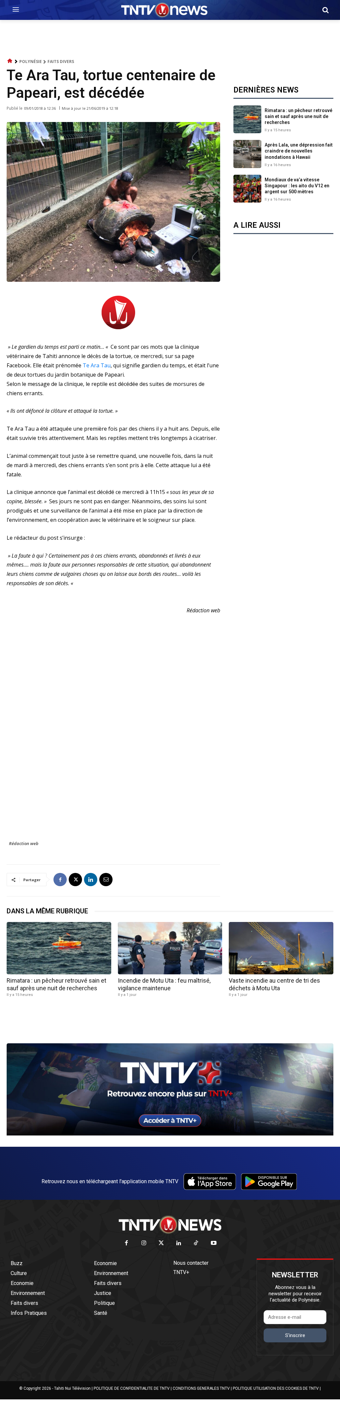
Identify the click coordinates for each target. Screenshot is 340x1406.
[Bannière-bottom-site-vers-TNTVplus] (170, 1134)
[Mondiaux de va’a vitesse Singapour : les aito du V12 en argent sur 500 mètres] (247, 189)
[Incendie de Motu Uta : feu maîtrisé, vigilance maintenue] (170, 948)
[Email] (106, 879)
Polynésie (30, 61)
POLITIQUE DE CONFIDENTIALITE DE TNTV (132, 1388)
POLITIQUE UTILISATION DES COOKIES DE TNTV (276, 1388)
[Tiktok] (196, 1243)
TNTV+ (181, 1272)
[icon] (10, 61)
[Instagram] (144, 1243)
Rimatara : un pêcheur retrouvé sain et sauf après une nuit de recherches (298, 116)
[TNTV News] (170, 1225)
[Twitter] (161, 1243)
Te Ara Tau (97, 365)
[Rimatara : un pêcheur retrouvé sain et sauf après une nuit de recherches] (247, 119)
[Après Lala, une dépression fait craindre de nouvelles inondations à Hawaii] (247, 154)
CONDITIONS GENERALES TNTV (201, 1388)
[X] (75, 879)
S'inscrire (295, 1335)
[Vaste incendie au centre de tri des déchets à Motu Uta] (281, 948)
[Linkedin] (90, 879)
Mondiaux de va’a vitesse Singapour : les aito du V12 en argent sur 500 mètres (297, 185)
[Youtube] (214, 1243)
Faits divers (60, 61)
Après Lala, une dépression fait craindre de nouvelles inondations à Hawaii (299, 150)
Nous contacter (191, 1263)
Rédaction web (24, 843)
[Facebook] (60, 879)
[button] (325, 10)
